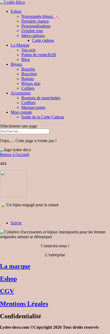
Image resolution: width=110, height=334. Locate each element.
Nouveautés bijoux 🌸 (40, 16)
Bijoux (16, 64)
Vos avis (28, 50)
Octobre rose (32, 30)
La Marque (20, 45)
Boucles (28, 69)
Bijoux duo (30, 83)
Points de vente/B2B (38, 54)
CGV (7, 291)
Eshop (16, 11)
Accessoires (21, 93)
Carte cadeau (43, 40)
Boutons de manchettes (40, 98)
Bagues (27, 78)
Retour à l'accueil (14, 154)
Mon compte (21, 112)
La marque (15, 266)
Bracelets (29, 74)
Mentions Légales (24, 303)
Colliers (27, 88)
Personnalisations (35, 26)
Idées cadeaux (33, 35)
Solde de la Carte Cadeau (42, 117)
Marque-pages (33, 107)
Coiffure (28, 102)
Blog (25, 59)
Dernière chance (35, 21)
